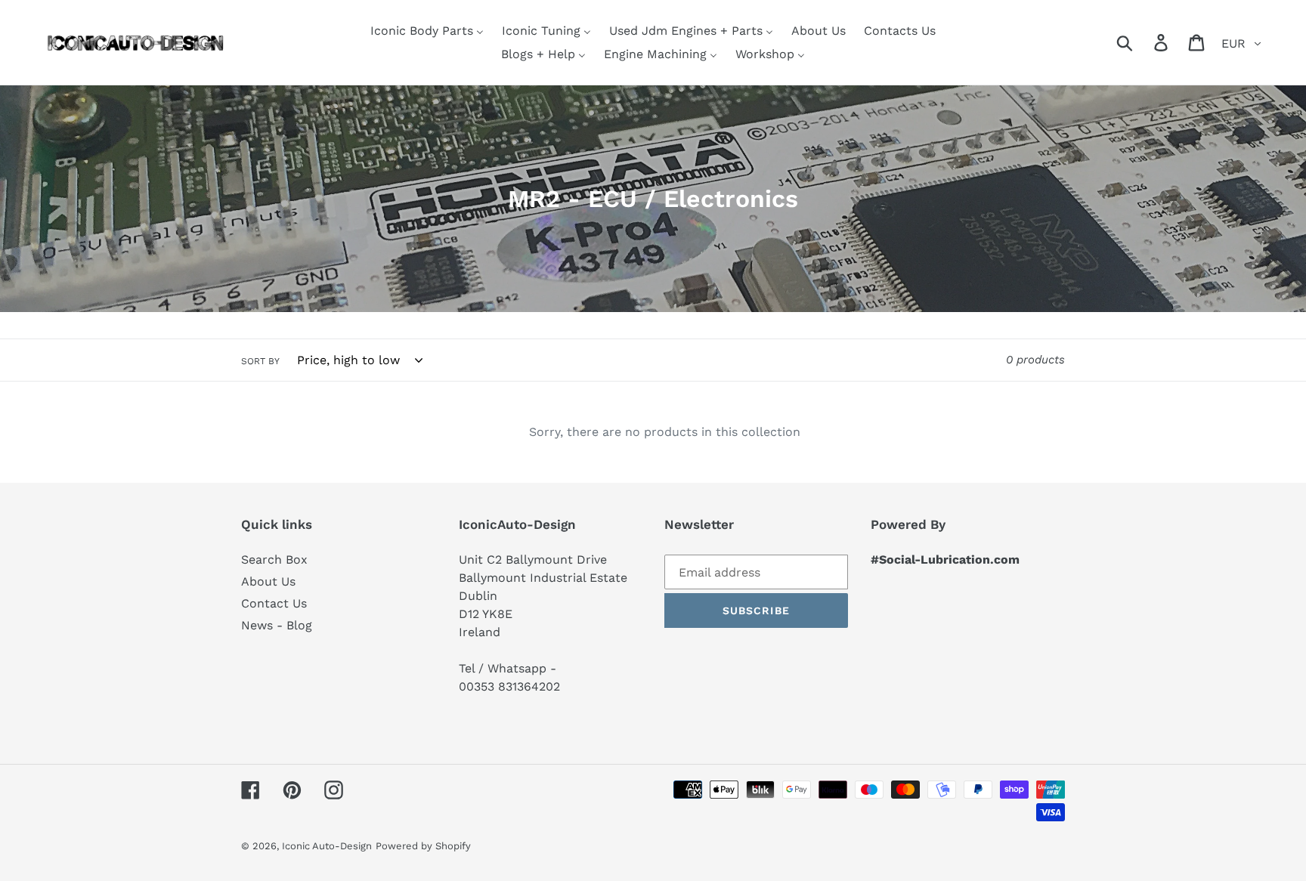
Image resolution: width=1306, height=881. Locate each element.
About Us (268, 581)
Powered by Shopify (423, 846)
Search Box (274, 559)
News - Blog (276, 625)
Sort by (260, 361)
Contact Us (274, 603)
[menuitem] (427, 30)
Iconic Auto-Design (327, 846)
